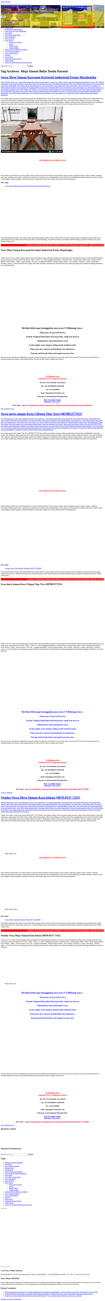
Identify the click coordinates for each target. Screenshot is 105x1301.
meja (16, 82)
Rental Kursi (9, 27)
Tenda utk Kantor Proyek (13, 59)
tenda (6, 95)
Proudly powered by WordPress (11, 1299)
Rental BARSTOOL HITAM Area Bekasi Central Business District (27, 1294)
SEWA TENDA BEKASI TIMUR (16, 49)
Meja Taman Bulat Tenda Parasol (80, 84)
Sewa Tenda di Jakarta (12, 51)
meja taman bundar (98, 84)
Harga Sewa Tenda (15, 42)
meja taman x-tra (95, 86)
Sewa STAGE (9, 38)
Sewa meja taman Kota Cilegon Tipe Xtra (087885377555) (41, 414)
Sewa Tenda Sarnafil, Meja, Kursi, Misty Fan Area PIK (80, 1292)
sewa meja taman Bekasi (92, 88)
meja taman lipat (59, 86)
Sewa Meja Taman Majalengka (19, 93)
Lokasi (11, 44)
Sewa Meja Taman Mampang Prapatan (13, 426)
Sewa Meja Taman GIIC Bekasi (26, 89)
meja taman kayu (35, 86)
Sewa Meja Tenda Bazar (13, 35)
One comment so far (7, 409)
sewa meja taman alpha (8, 808)
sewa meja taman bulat (61, 808)
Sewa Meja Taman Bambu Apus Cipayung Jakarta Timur (35, 808)
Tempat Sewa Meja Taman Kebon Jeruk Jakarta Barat (32, 430)
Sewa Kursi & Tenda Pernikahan (15, 31)
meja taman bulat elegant (60, 84)
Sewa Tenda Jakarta (11, 53)
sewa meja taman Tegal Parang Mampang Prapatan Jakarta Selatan (70, 426)
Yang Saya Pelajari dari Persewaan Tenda (18, 62)
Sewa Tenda (9, 40)
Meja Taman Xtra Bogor (9, 88)
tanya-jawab (9, 57)
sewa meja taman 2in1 (95, 806)
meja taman (22, 82)
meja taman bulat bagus (44, 84)
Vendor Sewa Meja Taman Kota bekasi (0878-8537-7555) (40, 797)
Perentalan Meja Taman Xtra (38, 88)
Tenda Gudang (14, 48)
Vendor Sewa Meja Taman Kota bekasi (74, 810)
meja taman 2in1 (39, 419)
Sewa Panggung (10, 37)
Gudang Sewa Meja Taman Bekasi (37, 82)
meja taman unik (83, 86)
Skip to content (6, 2)
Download (8, 22)
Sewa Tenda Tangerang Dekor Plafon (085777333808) (23, 920)
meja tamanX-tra (22, 88)
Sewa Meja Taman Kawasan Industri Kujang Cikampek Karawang (42, 91)
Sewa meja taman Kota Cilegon (52, 424)
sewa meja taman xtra (59, 93)
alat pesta (11, 82)
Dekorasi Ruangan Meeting (14, 20)
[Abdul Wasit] (11, 1265)
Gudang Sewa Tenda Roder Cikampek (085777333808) (23, 568)
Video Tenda (9, 61)
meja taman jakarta (23, 86)
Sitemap (7, 55)
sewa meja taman (77, 88)
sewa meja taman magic (17, 810)
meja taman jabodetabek (8, 86)
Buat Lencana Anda (5, 1266)
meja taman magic (71, 86)
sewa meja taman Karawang (68, 89)
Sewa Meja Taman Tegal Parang (40, 93)
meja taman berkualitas (16, 84)
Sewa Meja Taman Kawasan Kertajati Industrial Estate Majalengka (48, 77)
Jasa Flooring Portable (12, 24)
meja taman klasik (48, 86)
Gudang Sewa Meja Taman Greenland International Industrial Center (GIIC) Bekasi (77, 82)
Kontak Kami (9, 26)
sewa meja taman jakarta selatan (48, 89)
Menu (3, 16)
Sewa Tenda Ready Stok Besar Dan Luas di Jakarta (65, 1296)
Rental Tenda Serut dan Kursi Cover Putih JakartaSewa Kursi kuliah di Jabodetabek (32, 1292)
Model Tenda (13, 46)
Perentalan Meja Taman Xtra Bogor (59, 88)
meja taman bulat (30, 84)
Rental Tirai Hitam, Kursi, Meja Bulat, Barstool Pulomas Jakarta (72, 1294)
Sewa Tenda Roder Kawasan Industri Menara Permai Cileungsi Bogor (27, 186)
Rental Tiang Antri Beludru (14, 29)
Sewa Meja (8, 33)
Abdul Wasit (4, 1208)
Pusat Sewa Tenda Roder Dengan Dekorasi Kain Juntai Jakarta (25, 1296)
